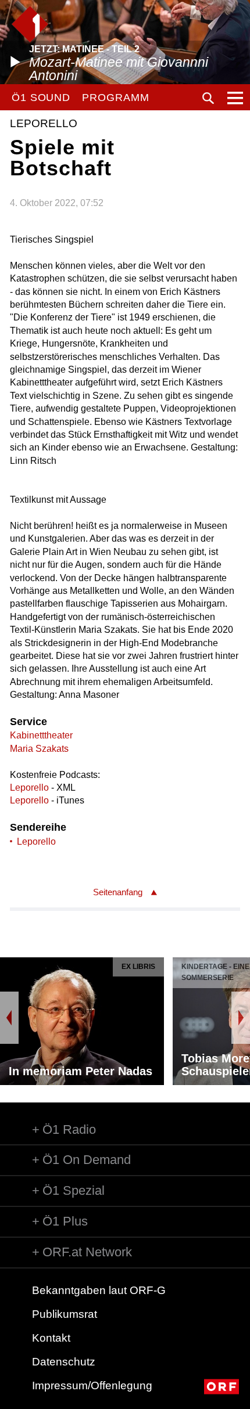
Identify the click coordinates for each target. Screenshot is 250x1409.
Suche (208, 98)
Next (240, 1018)
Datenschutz (63, 1362)
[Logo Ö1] (30, 24)
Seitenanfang (117, 892)
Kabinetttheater (41, 735)
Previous (9, 1018)
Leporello (29, 787)
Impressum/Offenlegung (92, 1385)
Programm (115, 97)
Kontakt (51, 1338)
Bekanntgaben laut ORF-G (99, 1290)
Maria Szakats (39, 749)
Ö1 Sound (41, 97)
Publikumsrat (64, 1314)
